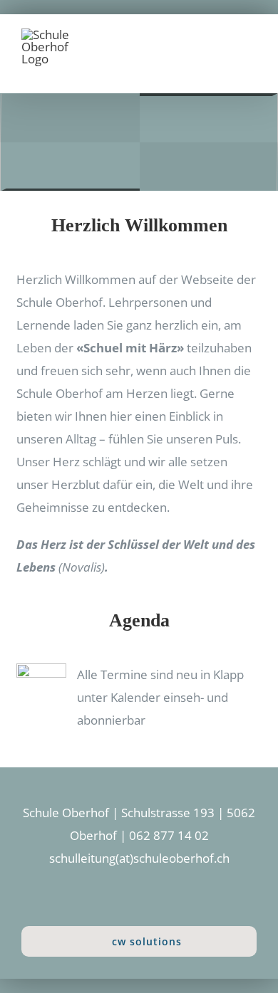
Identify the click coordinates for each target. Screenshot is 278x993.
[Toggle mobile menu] (251, 48)
